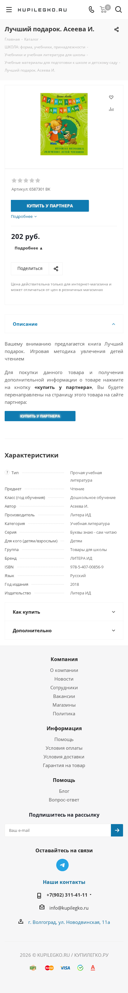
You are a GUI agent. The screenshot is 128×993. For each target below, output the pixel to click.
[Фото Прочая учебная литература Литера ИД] (64, 124)
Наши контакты (64, 882)
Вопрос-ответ (64, 800)
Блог (64, 791)
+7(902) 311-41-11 (67, 895)
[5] (38, 180)
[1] (14, 180)
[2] (20, 180)
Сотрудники (64, 687)
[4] (32, 180)
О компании (64, 670)
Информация (64, 728)
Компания (64, 659)
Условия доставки (64, 756)
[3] (26, 180)
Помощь (64, 739)
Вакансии (64, 696)
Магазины (64, 705)
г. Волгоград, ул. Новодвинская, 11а (69, 922)
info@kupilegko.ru (69, 908)
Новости (64, 679)
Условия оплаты (64, 748)
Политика (64, 713)
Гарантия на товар (64, 765)
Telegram (62, 865)
